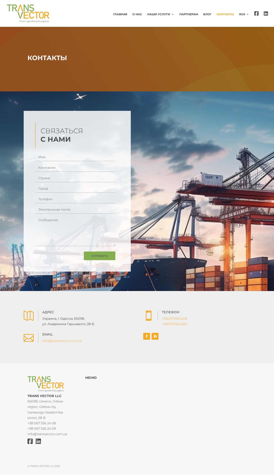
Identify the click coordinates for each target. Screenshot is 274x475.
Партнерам (188, 14)
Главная (120, 14)
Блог (207, 14)
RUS (242, 14)
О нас (137, 14)
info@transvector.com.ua (62, 341)
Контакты (225, 14)
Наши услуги (158, 14)
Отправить (99, 256)
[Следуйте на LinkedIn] (155, 336)
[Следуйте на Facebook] (146, 336)
